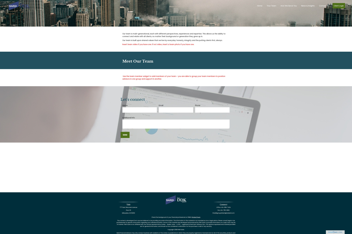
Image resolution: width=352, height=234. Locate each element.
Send (125, 135)
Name (125, 105)
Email (161, 105)
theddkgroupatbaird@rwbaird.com (223, 213)
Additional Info (128, 117)
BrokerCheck (196, 217)
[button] (259, 5)
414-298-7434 (226, 207)
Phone (197, 105)
